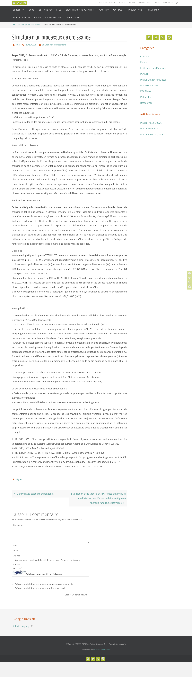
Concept (144, 56)
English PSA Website (107, 3)
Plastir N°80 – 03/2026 (151, 134)
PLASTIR (122, 3)
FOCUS (156, 3)
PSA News (145, 91)
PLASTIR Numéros (150, 85)
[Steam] (25, 3)
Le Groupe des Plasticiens (29, 24)
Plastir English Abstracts (153, 79)
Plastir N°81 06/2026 (151, 122)
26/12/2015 (31, 44)
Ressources (146, 102)
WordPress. (106, 649)
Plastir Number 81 (149, 128)
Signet (19, 479)
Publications (146, 97)
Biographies (168, 3)
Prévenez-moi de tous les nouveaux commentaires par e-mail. (44, 584)
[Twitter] (17, 3)
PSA (18, 44)
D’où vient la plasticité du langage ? (35, 493)
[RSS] (21, 3)
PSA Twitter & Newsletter (139, 3)
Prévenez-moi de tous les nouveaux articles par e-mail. (40, 588)
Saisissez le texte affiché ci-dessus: (44, 574)
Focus (143, 62)
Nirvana (97, 649)
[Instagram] (14, 3)
